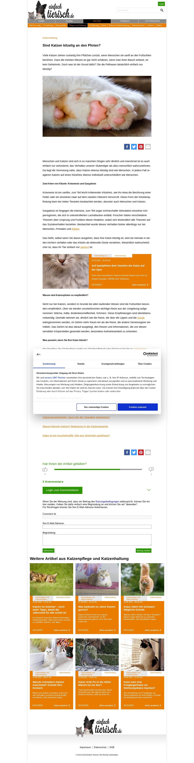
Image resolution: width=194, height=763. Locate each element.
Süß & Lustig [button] (35, 25)
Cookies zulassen (137, 407)
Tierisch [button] (124, 21)
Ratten (75, 229)
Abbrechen (48, 550)
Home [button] (41, 21)
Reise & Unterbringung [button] (119, 25)
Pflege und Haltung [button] (77, 25)
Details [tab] (81, 364)
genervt (84, 247)
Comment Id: (49, 514)
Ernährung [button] (94, 25)
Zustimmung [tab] (49, 364)
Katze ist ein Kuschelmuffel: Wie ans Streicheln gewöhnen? (76, 435)
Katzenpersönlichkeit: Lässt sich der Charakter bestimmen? (76, 417)
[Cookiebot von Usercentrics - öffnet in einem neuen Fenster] (145, 354)
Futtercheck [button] (152, 21)
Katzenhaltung (50, 38)
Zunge (141, 317)
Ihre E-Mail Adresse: (53, 523)
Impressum (85, 747)
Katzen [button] (97, 21)
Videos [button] (151, 25)
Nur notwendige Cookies (96, 407)
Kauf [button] (104, 25)
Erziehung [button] (48, 25)
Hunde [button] (69, 21)
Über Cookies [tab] (145, 364)
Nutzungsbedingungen (107, 501)
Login (161, 4)
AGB (111, 747)
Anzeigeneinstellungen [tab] (112, 364)
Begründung (49, 532)
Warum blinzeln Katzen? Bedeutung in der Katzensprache (75, 426)
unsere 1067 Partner (55, 377)
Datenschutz (100, 747)
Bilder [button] (159, 25)
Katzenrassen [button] (138, 25)
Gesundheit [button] (61, 25)
